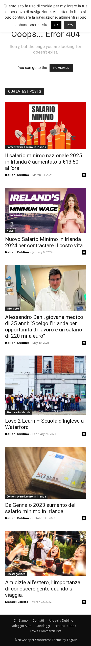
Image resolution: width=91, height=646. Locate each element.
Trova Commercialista (45, 631)
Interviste (13, 308)
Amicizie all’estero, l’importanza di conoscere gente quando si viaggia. (42, 588)
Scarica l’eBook (65, 626)
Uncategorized (16, 574)
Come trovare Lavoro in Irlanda (26, 147)
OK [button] (56, 25)
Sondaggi (43, 626)
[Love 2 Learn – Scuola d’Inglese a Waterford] (45, 385)
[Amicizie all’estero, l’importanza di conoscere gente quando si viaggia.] (45, 553)
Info (70, 25)
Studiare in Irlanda (19, 412)
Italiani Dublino (17, 175)
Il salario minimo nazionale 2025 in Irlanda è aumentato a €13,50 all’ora (43, 162)
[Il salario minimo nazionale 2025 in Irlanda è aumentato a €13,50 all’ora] (45, 125)
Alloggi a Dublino (61, 620)
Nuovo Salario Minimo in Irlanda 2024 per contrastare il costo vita (44, 242)
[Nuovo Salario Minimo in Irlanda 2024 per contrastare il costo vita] (45, 210)
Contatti (38, 620)
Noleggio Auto (21, 626)
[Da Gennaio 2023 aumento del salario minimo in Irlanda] (45, 473)
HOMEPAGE (61, 68)
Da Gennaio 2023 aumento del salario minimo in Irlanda (40, 508)
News (10, 230)
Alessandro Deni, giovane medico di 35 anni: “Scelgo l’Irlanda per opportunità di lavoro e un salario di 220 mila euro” (44, 326)
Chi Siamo (21, 620)
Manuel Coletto (16, 602)
